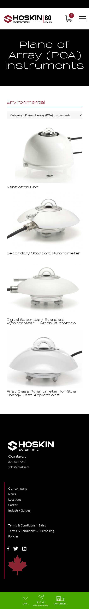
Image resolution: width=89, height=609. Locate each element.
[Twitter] (15, 548)
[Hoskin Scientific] (28, 18)
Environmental (26, 103)
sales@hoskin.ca (18, 467)
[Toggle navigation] (82, 18)
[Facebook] (8, 548)
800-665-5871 (17, 462)
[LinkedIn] (24, 548)
